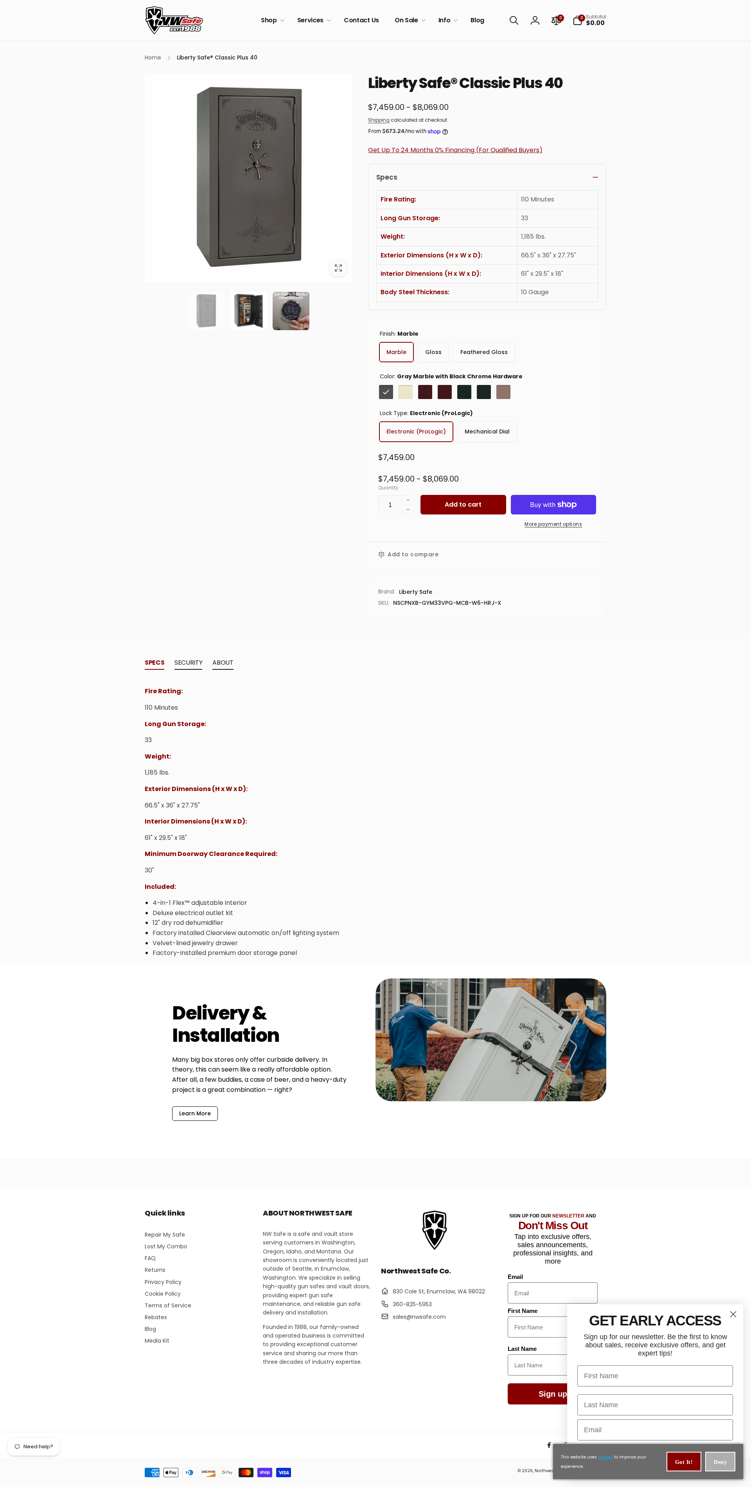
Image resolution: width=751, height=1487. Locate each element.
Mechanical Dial (487, 431)
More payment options (553, 524)
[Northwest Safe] (434, 1249)
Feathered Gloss (484, 352)
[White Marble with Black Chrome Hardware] (406, 392)
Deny (720, 1462)
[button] (271, 20)
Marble (396, 352)
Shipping (379, 120)
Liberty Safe (415, 592)
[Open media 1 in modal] (248, 178)
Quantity (388, 487)
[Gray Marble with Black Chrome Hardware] (386, 392)
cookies (605, 1457)
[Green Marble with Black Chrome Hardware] (464, 392)
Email (515, 1276)
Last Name (522, 1348)
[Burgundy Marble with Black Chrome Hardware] (425, 392)
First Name (522, 1310)
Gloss (433, 352)
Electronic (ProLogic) (416, 431)
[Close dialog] (733, 1314)
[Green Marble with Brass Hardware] (484, 392)
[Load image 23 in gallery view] (291, 311)
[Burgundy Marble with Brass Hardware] (445, 392)
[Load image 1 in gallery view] (206, 311)
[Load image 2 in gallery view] (248, 311)
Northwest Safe (550, 1471)
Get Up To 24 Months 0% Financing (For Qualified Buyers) (455, 150)
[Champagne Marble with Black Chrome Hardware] (503, 392)
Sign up (553, 1394)
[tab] (154, 664)
